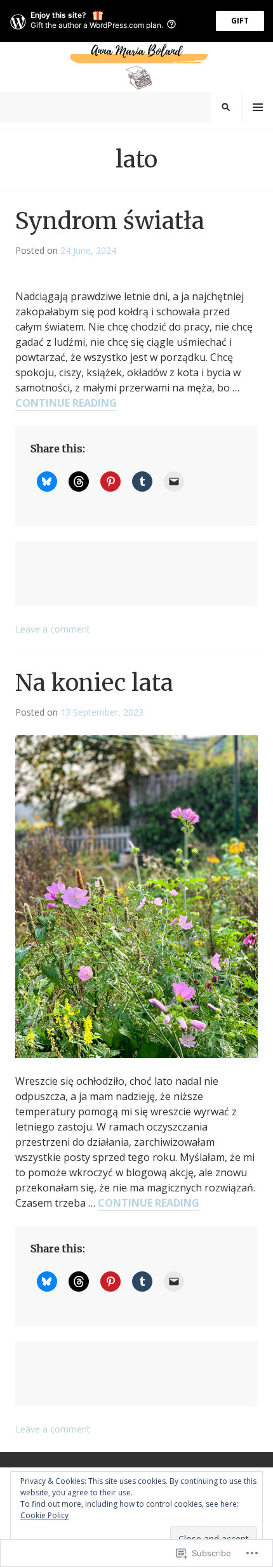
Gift (240, 20)
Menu (258, 107)
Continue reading (66, 403)
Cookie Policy (44, 1515)
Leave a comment (52, 629)
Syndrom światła (109, 221)
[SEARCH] (226, 107)
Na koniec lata (94, 683)
